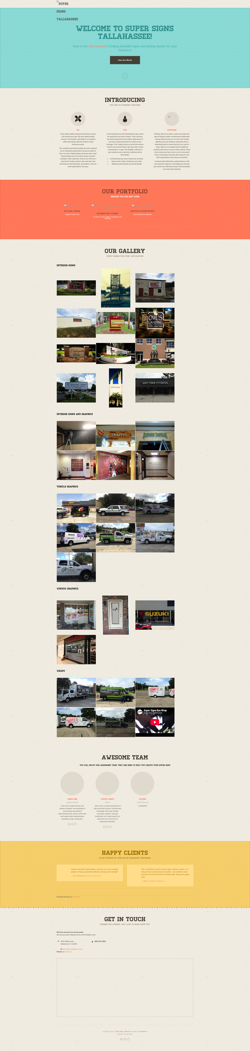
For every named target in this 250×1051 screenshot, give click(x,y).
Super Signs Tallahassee (123, 1031)
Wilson (142, 799)
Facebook (76, 897)
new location (97, 46)
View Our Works (125, 60)
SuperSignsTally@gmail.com (72, 949)
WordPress (143, 1031)
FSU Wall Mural (72, 211)
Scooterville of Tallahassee (155, 881)
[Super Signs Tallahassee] (67, 11)
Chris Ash (72, 799)
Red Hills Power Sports (143, 211)
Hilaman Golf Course (107, 213)
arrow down (125, 76)
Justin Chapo (107, 799)
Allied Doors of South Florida (92, 876)
